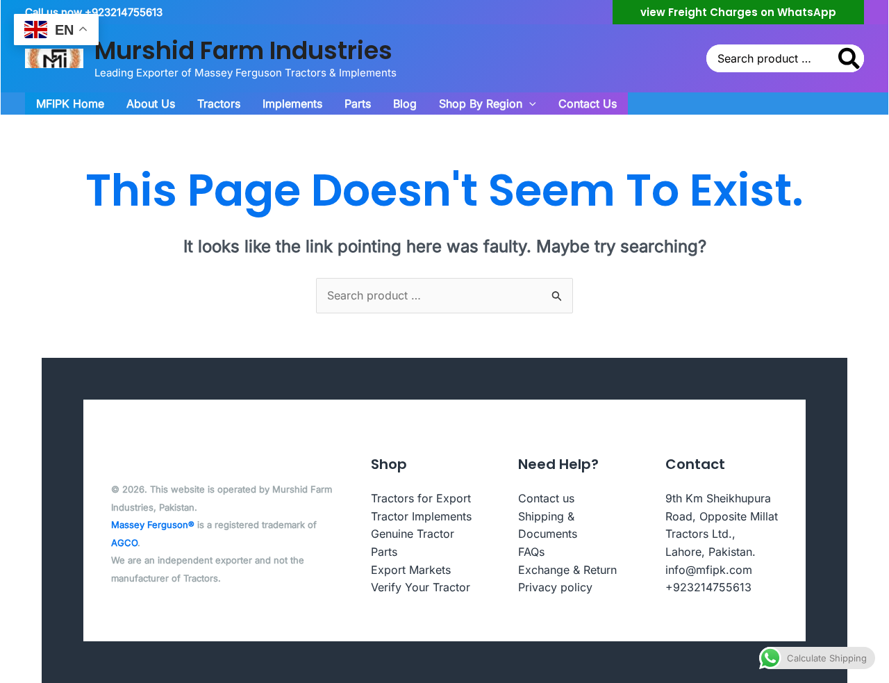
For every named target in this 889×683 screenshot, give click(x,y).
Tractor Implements (421, 516)
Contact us (546, 498)
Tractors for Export (421, 498)
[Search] (850, 58)
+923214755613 (708, 587)
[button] (738, 12)
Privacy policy (555, 587)
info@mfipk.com (708, 570)
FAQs (531, 552)
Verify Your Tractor (420, 587)
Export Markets (411, 570)
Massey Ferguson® (152, 524)
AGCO (124, 542)
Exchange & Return (567, 570)
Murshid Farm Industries (243, 50)
